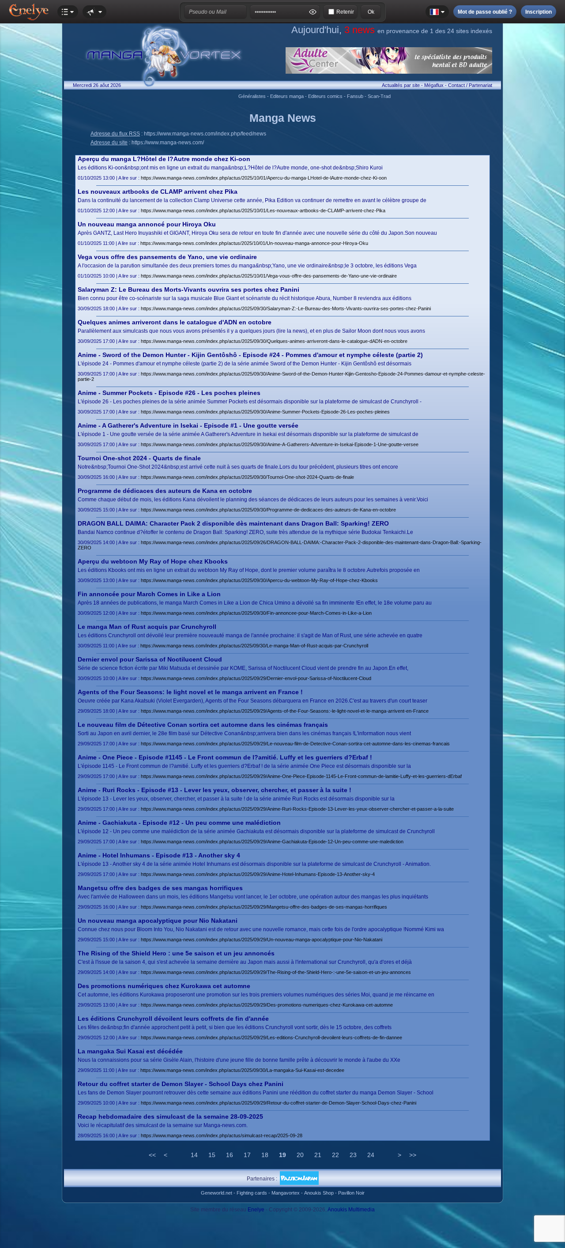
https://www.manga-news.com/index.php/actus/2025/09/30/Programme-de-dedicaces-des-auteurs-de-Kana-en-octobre (268, 509)
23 (353, 1154)
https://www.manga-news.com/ (168, 142)
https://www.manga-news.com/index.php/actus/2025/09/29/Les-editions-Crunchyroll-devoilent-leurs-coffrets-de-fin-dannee (271, 1037)
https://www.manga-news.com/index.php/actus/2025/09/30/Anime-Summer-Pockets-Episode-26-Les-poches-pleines (265, 411)
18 (264, 1154)
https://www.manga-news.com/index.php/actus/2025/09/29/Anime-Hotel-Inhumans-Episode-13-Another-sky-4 (258, 874)
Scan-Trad (379, 96)
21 (317, 1154)
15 (211, 1154)
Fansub (355, 96)
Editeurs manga (287, 96)
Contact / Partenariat (470, 85)
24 (370, 1154)
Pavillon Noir (351, 1192)
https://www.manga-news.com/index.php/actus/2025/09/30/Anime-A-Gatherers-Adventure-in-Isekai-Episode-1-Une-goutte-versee (279, 444)
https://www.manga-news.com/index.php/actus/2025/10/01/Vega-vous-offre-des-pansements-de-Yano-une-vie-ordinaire (269, 275)
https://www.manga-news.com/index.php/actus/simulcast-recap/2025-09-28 (221, 1135)
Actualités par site (401, 85)
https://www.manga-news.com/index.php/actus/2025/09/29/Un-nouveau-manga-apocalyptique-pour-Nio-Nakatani (261, 939)
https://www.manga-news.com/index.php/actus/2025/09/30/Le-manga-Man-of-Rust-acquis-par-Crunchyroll (254, 645)
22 (335, 1154)
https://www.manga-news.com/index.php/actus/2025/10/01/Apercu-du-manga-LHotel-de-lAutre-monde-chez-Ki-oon (264, 177)
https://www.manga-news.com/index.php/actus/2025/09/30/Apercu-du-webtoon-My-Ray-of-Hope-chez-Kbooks (259, 580)
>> (412, 1154)
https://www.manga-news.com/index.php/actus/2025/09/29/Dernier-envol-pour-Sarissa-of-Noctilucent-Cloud (256, 678)
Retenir (345, 12)
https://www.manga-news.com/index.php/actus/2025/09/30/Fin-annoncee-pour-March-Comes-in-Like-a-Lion (256, 613)
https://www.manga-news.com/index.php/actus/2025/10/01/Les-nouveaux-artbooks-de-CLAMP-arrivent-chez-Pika (263, 210)
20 (300, 1154)
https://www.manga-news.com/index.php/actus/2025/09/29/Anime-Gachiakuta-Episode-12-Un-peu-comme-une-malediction (272, 841)
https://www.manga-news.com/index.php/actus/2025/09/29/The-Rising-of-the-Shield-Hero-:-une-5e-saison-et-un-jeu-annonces (276, 972)
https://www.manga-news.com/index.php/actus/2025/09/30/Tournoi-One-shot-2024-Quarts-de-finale (247, 477)
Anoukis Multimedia (351, 1210)
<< (152, 1154)
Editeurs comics (325, 96)
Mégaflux (434, 85)
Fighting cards (252, 1192)
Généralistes (252, 96)
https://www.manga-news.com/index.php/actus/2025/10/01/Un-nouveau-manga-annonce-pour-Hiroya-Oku (254, 243)
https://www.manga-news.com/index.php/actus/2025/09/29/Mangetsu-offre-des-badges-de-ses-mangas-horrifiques (264, 907)
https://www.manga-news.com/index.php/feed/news (205, 134)
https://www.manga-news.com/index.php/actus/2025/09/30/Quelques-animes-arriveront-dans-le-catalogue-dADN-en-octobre (274, 341)
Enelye (256, 1210)
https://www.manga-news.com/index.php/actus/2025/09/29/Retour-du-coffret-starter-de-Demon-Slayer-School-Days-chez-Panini (278, 1102)
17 (247, 1154)
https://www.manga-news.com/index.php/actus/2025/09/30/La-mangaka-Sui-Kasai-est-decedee (242, 1070)
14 (194, 1154)
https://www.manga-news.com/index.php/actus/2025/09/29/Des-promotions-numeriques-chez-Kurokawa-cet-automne (267, 1004)
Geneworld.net (216, 1192)
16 (229, 1154)
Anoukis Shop (319, 1192)
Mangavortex (285, 1192)
